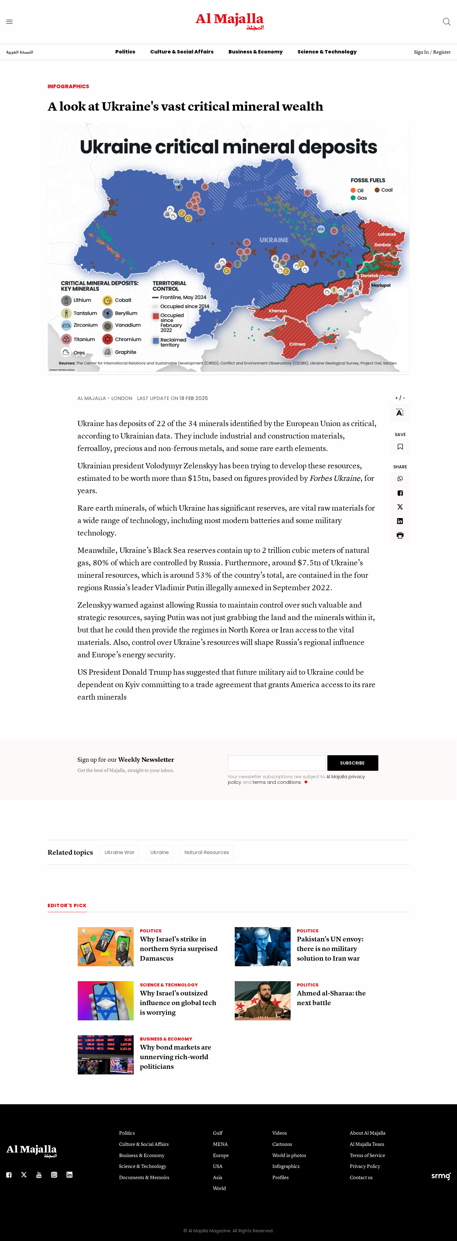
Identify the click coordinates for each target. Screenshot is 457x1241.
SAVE (400, 434)
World (219, 1188)
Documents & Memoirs (144, 1177)
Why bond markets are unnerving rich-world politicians (175, 1057)
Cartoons (282, 1144)
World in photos (289, 1155)
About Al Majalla (367, 1132)
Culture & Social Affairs (182, 51)
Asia (217, 1177)
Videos (279, 1132)
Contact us (361, 1177)
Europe (221, 1155)
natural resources (206, 852)
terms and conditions (277, 782)
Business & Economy (255, 51)
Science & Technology (327, 51)
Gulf (217, 1132)
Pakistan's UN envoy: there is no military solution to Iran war (330, 949)
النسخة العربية (19, 52)
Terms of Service (367, 1155)
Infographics (68, 86)
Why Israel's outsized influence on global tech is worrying (178, 1003)
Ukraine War (119, 852)
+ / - (400, 398)
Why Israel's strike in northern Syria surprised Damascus (179, 949)
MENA (220, 1144)
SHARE (400, 467)
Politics (125, 51)
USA (218, 1166)
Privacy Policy (365, 1166)
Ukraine (159, 852)
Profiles (280, 1177)
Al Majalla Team (367, 1144)
